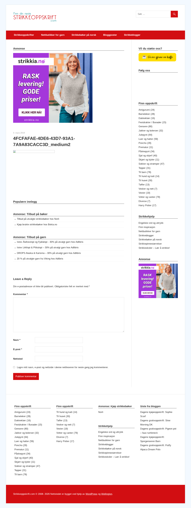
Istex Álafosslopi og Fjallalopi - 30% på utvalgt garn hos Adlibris (50, 242)
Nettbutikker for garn (52, 35)
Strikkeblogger (132, 35)
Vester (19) (144, 193)
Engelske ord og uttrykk (151, 223)
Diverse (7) (144, 201)
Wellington (106, 494)
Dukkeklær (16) (147, 118)
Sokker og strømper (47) (151, 163)
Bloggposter (110, 35)
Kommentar (20, 294)
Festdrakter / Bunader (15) (152, 122)
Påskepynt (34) (147, 151)
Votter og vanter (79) (149, 197)
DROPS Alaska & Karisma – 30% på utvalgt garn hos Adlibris (49, 253)
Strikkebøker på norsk (84, 35)
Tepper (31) (144, 168)
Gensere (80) (145, 126)
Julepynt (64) (145, 134)
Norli (100, 412)
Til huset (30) (145, 180)
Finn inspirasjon (147, 227)
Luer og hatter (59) (148, 139)
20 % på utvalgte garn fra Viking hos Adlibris (40, 258)
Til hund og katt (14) (149, 176)
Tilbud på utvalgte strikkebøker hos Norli (38, 219)
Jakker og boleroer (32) (151, 130)
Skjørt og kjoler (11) (149, 159)
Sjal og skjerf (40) (148, 155)
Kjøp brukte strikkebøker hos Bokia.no (37, 224)
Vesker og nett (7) (148, 188)
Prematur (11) (146, 147)
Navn (16, 340)
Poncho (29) (145, 143)
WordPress (91, 494)
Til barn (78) (145, 172)
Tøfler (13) (144, 184)
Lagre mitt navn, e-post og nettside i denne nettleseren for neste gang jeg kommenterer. (62, 367)
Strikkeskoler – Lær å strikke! (154, 248)
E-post (17, 349)
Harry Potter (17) (147, 205)
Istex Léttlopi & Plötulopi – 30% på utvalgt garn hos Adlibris (48, 247)
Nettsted (18, 358)
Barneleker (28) (147, 114)
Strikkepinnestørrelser (150, 243)
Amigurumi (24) (147, 110)
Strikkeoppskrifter (24, 35)
